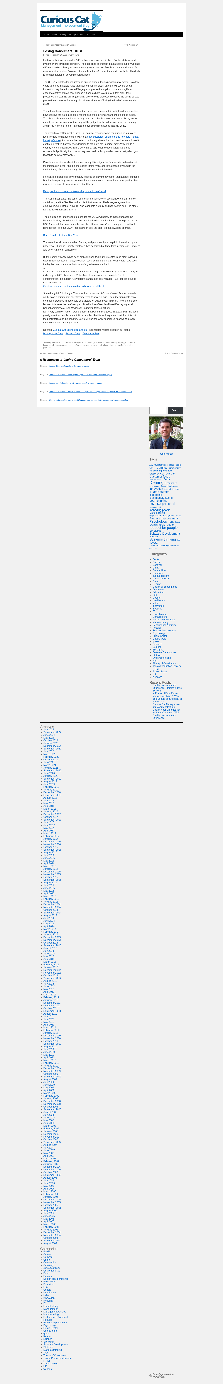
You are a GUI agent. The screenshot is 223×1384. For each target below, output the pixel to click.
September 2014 (52, 912)
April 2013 (48, 959)
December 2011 (52, 1003)
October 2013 (50, 942)
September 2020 (52, 770)
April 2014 (48, 926)
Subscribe (90, 34)
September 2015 (52, 880)
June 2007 (49, 1150)
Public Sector (174, 522)
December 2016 (52, 841)
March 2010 (49, 1060)
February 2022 (51, 757)
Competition (159, 570)
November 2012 (52, 972)
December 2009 (52, 1068)
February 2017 (51, 836)
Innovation (156, 488)
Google (163, 486)
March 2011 (49, 1027)
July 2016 (48, 855)
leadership (155, 494)
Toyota (153, 542)
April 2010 (48, 1057)
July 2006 (48, 1180)
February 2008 (51, 1128)
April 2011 (48, 1024)
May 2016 (48, 860)
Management (79, 342)
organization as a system (161, 515)
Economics (68, 342)
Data (167, 479)
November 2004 (52, 1235)
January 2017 (50, 839)
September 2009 (52, 1076)
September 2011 (52, 1011)
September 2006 (52, 1175)
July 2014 (48, 918)
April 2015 (48, 893)
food (56, 345)
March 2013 (49, 962)
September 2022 (52, 748)
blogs (171, 465)
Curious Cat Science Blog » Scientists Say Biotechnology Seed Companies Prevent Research (90, 391)
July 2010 (48, 1049)
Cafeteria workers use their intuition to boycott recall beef (73, 286)
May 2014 (48, 923)
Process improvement (163, 518)
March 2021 (49, 765)
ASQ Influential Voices (158, 465)
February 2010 (51, 1063)
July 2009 (48, 1082)
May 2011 (48, 1022)
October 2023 (50, 740)
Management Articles (164, 619)
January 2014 (50, 934)
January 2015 (50, 901)
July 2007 (48, 1147)
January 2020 (50, 776)
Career (152, 468)
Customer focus (159, 476)
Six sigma (155, 530)
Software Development (164, 533)
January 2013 (50, 967)
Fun (155, 595)
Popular (178, 516)
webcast (153, 548)
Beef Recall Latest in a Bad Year (60, 235)
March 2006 (49, 1191)
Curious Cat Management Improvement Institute (166, 705)
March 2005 (49, 1224)
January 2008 (50, 1131)
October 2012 (50, 975)
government (64, 345)
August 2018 (50, 798)
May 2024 (48, 737)
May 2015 (48, 890)
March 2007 (49, 1158)
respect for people (163, 527)
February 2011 (51, 1030)
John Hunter (75, 54)
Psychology (90, 342)
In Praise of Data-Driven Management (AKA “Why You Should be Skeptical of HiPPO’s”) (167, 697)
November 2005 (52, 1202)
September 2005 (52, 1208)
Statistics (154, 536)
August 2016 (50, 852)
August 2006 (50, 1177)
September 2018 (52, 795)
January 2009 (50, 1098)
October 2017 (50, 817)
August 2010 (50, 1046)
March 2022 (49, 754)
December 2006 (52, 1167)
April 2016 (48, 863)
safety (98, 345)
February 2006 (51, 1194)
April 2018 (48, 806)
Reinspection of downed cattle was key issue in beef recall (74, 191)
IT (150, 492)
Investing (175, 489)
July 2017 (48, 822)
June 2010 (49, 1052)
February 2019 (51, 787)
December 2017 (52, 814)
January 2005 (50, 1229)
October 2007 (50, 1139)
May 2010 (48, 1054)
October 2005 (50, 1205)
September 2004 (52, 1240)
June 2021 (49, 762)
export (51, 345)
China (156, 567)
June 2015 (49, 888)
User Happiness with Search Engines (59, 44)
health (72, 345)
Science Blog (73, 333)
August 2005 (50, 1210)
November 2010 (52, 1038)
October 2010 (50, 1041)
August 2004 (50, 1243)
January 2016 (50, 869)
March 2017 (49, 833)
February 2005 (51, 1227)
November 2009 (52, 1071)
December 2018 (52, 792)
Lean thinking (158, 500)
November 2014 (52, 907)
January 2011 (50, 1033)
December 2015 (52, 871)
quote (170, 524)
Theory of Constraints (164, 663)
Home (46, 34)
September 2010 (52, 1044)
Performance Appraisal (165, 625)
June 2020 (49, 773)
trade (118, 345)
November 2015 (52, 874)
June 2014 (49, 921)
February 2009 (51, 1095)
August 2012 (50, 981)
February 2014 (51, 931)
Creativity (154, 473)
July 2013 (48, 951)
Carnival (162, 467)
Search (175, 410)
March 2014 (49, 929)
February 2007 (51, 1161)
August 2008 (50, 1112)
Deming (156, 482)
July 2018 (48, 800)
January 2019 (50, 789)
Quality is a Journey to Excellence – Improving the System (167, 688)
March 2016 (49, 866)
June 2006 (49, 1183)
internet (167, 489)
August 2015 (50, 882)
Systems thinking (110, 342)
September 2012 (52, 978)
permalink (47, 347)
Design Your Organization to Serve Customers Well (166, 711)
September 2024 (52, 732)
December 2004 (52, 1232)
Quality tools (157, 524)
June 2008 (49, 1117)
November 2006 (52, 1169)
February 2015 (51, 899)
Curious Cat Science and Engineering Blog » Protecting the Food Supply (80, 374)
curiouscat (167, 473)
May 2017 (48, 828)
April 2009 (48, 1090)
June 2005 (49, 1216)
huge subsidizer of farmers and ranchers (108, 136)
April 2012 (48, 992)
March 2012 (49, 994)
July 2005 (48, 1213)
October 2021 (50, 759)
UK (154, 674)
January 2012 (50, 1000)
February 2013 (51, 964)
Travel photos (160, 671)
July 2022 (48, 751)
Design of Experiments (165, 586)
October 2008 (50, 1106)
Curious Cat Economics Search (70, 330)
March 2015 (49, 896)
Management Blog (53, 333)
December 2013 (52, 937)
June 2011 (49, 1019)
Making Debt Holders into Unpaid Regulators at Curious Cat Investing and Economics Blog (88, 400)
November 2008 (52, 1104)
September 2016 (52, 849)
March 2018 (49, 808)
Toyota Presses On (131, 44)
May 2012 (48, 989)
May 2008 (48, 1120)
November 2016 (52, 844)
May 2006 (48, 1186)
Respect (157, 644)
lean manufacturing (161, 497)
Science (99, 342)
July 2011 (48, 1016)
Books (178, 465)
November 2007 (52, 1136)
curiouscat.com (161, 576)
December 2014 (52, 904)
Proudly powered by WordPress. (163, 1375)
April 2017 (48, 830)
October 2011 (50, 1008)
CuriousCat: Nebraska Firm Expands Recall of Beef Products (76, 383)
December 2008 (52, 1101)
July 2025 (48, 729)
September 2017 (52, 819)
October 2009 (50, 1074)
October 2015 (50, 877)
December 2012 (52, 970)
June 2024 (49, 735)
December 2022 (52, 746)
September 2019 (52, 778)
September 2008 (52, 1109)
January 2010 (50, 1065)
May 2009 (48, 1087)
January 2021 (50, 767)
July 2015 (48, 885)
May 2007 (48, 1153)
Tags (155, 660)
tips (178, 540)
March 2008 (49, 1126)
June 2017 (49, 825)
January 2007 (50, 1164)
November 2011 (52, 1005)
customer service (155, 480)
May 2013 (48, 956)
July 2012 (48, 983)
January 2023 (50, 743)
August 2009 (50, 1079)
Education (158, 592)
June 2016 (49, 858)
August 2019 (50, 781)
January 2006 (50, 1197)
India (155, 603)
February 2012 (51, 997)
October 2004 (50, 1238)
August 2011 (50, 1013)
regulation (90, 345)
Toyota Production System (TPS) (164, 546)
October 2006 (50, 1172)
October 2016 (50, 847)
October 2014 (50, 910)
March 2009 (49, 1093)
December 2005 (52, 1199)
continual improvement (160, 470)
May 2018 (48, 803)
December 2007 (52, 1134)
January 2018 (50, 811)
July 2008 (48, 1115)
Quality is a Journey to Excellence (164, 716)
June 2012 (49, 986)
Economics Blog (91, 333)
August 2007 (50, 1145)
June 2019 (49, 784)
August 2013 (50, 948)
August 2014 (50, 915)
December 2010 (52, 1035)
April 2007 (48, 1156)
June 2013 (49, 953)
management (162, 503)
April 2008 (48, 1123)
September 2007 (52, 1142)
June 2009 (49, 1085)
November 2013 (52, 940)
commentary (175, 468)
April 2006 (48, 1188)
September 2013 (52, 945)
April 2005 (48, 1221)
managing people (159, 510)
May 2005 (48, 1218)
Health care (173, 486)
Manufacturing (157, 513)
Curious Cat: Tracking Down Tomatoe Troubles (69, 366)
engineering (154, 486)
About (54, 34)
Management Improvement (71, 34)
